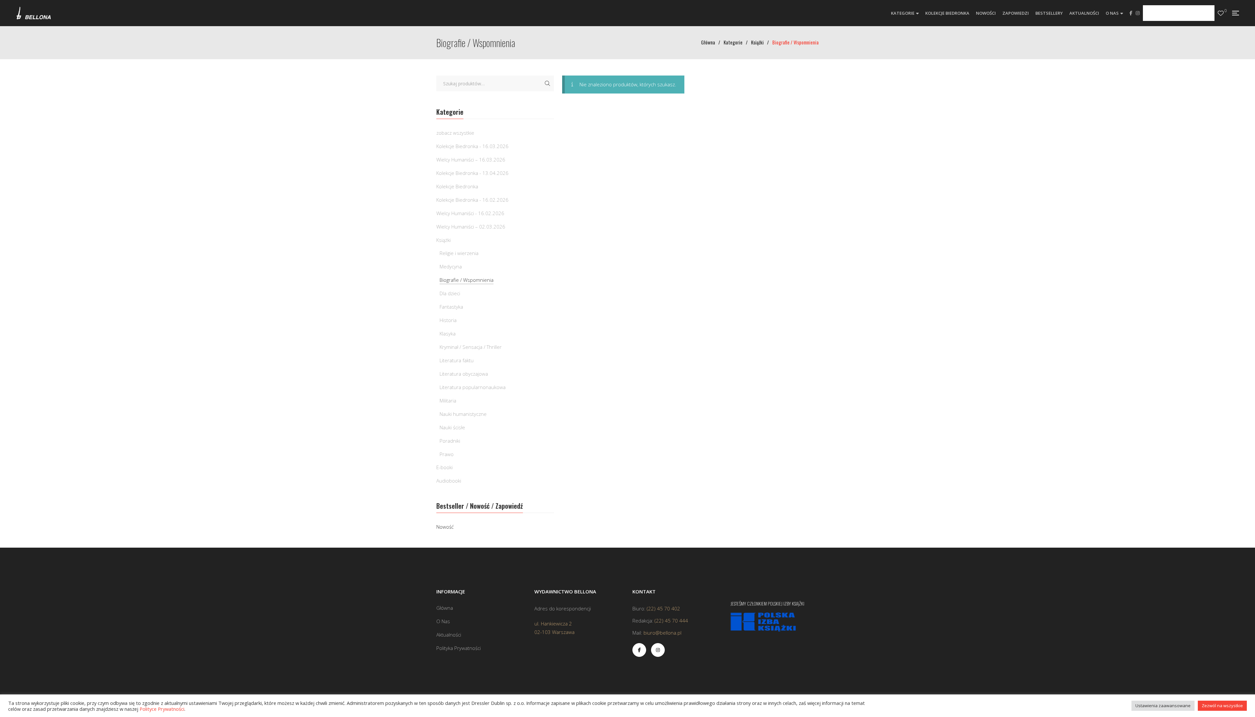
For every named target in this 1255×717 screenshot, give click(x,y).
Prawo (447, 454)
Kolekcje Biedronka (457, 186)
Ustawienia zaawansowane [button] (1163, 705)
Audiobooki (448, 480)
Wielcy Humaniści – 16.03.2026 (470, 159)
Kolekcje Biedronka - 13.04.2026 (472, 173)
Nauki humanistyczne (463, 414)
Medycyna (451, 266)
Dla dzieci (450, 293)
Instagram (1138, 13)
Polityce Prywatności (162, 709)
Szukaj (547, 83)
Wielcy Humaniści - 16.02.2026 (470, 213)
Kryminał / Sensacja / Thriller (471, 347)
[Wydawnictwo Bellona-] (33, 13)
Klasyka (448, 333)
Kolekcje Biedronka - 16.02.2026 (472, 199)
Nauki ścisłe (452, 427)
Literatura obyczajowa (464, 373)
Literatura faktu (457, 360)
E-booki (444, 467)
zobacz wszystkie (455, 132)
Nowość (445, 526)
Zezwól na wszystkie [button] (1222, 705)
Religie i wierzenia (459, 253)
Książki (443, 240)
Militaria (448, 400)
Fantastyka (451, 306)
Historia (448, 320)
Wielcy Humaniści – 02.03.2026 (470, 226)
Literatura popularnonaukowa (473, 387)
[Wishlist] (1221, 13)
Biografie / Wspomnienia (467, 280)
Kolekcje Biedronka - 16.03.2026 (472, 146)
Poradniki (450, 440)
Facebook (1131, 13)
